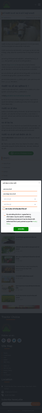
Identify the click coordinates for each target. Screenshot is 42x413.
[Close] (39, 183)
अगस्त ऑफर (21, 229)
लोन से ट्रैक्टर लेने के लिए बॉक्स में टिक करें (16, 209)
